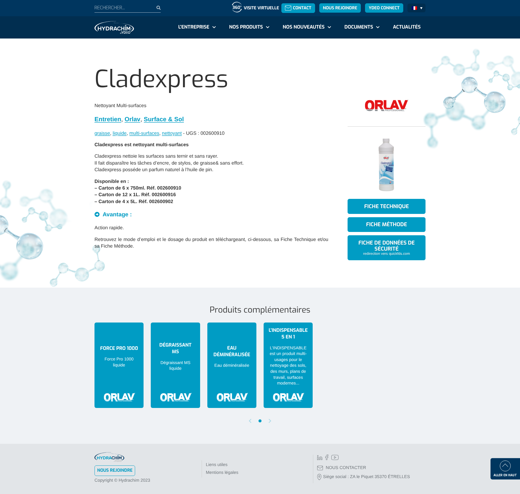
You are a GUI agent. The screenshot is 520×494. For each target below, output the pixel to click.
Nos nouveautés (304, 27)
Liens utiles (217, 464)
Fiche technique (386, 206)
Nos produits (246, 27)
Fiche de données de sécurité (386, 247)
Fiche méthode (386, 224)
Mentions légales (222, 472)
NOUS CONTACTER (346, 467)
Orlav (132, 119)
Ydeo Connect (384, 8)
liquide (119, 133)
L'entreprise (193, 27)
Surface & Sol (164, 119)
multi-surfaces (144, 133)
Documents (359, 27)
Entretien (107, 119)
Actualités (407, 27)
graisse (102, 133)
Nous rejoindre (340, 8)
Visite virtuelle (261, 8)
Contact (302, 8)
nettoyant (172, 133)
